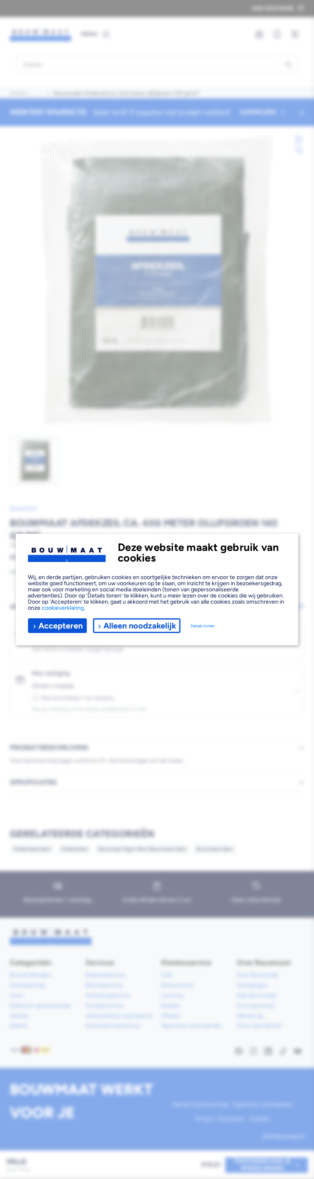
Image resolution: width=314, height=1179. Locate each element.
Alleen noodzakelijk (139, 626)
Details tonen (203, 626)
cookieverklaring (63, 607)
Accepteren (60, 626)
